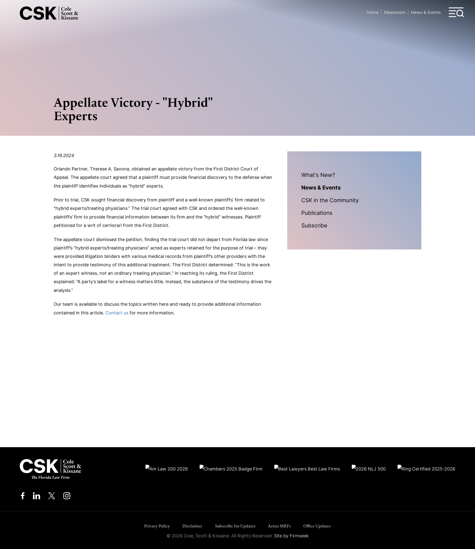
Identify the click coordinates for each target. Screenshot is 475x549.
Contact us (116, 312)
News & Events (426, 12)
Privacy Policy (157, 526)
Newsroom (394, 12)
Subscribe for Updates (235, 526)
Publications (316, 213)
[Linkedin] (36, 497)
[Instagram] (67, 497)
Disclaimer (192, 526)
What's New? (318, 175)
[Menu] (456, 12)
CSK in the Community (330, 200)
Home (373, 12)
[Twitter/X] (51, 497)
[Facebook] (22, 497)
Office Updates (317, 526)
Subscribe (314, 225)
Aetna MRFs (279, 526)
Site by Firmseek (291, 535)
